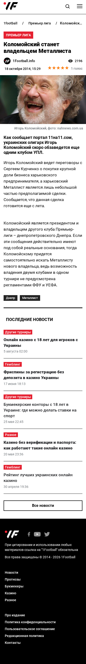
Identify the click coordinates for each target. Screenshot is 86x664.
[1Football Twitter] (47, 534)
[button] (67, 7)
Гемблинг (12, 364)
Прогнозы (13, 579)
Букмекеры (14, 586)
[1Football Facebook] (28, 534)
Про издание (15, 615)
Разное (10, 435)
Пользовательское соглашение (30, 629)
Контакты (13, 643)
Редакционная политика (24, 636)
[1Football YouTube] (37, 534)
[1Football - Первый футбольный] (11, 6)
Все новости (43, 505)
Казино (10, 593)
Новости (11, 572)
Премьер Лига (18, 35)
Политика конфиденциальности (30, 622)
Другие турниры (18, 332)
